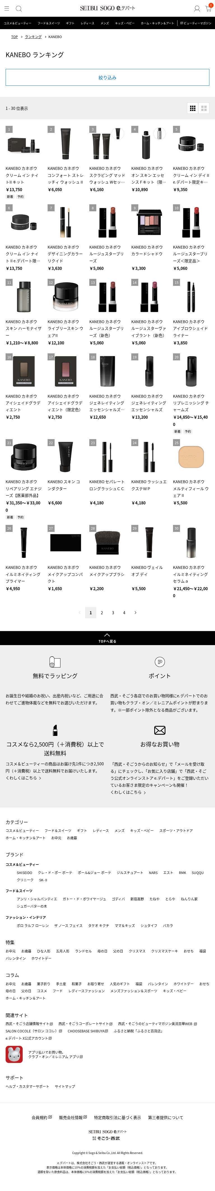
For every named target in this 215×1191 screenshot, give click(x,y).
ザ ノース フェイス (68, 925)
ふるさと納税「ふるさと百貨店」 (139, 1030)
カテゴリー (17, 822)
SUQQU (198, 872)
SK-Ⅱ (43, 879)
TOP (14, 37)
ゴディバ (118, 898)
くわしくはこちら (21, 777)
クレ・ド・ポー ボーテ (55, 872)
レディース (87, 23)
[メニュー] (6, 8)
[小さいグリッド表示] (192, 108)
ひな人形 (43, 951)
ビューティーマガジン (197, 23)
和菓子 (77, 983)
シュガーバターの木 (32, 906)
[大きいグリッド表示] (203, 108)
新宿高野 (137, 898)
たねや (154, 898)
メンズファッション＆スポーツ (133, 990)
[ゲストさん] (197, 8)
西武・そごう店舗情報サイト (27, 1023)
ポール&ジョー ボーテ (94, 872)
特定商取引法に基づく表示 (117, 1117)
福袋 (202, 951)
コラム (12, 975)
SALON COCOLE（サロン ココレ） (32, 1030)
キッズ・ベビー (125, 23)
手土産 (61, 983)
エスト (168, 872)
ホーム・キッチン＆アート (157, 23)
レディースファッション (86, 990)
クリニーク (25, 879)
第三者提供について (165, 1117)
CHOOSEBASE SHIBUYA (86, 1030)
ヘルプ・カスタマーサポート (27, 1086)
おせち (189, 951)
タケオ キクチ (98, 925)
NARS (153, 872)
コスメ (42, 990)
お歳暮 (72, 837)
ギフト (70, 23)
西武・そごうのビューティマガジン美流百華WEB (155, 1023)
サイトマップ (65, 1086)
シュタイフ (149, 925)
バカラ (168, 925)
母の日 (102, 951)
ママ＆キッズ (125, 925)
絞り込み (107, 77)
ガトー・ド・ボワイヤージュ (84, 898)
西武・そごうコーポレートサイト (84, 1023)
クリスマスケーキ (164, 951)
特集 (10, 942)
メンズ (105, 23)
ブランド (15, 854)
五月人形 (62, 951)
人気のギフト (120, 983)
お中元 (56, 837)
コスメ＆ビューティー (17, 23)
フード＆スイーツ (49, 23)
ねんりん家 (189, 898)
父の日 (118, 951)
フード (58, 990)
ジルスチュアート (130, 872)
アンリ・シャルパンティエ (37, 898)
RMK (182, 872)
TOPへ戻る (107, 641)
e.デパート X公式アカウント (27, 1038)
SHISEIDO (24, 872)
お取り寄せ (95, 983)
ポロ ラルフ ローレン (33, 925)
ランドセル (83, 951)
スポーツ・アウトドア (176, 830)
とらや (170, 898)
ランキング (33, 37)
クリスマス (137, 951)
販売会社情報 (71, 1117)
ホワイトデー (41, 958)
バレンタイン (16, 958)
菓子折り (43, 983)
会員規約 (39, 1117)
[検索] (18, 8)
